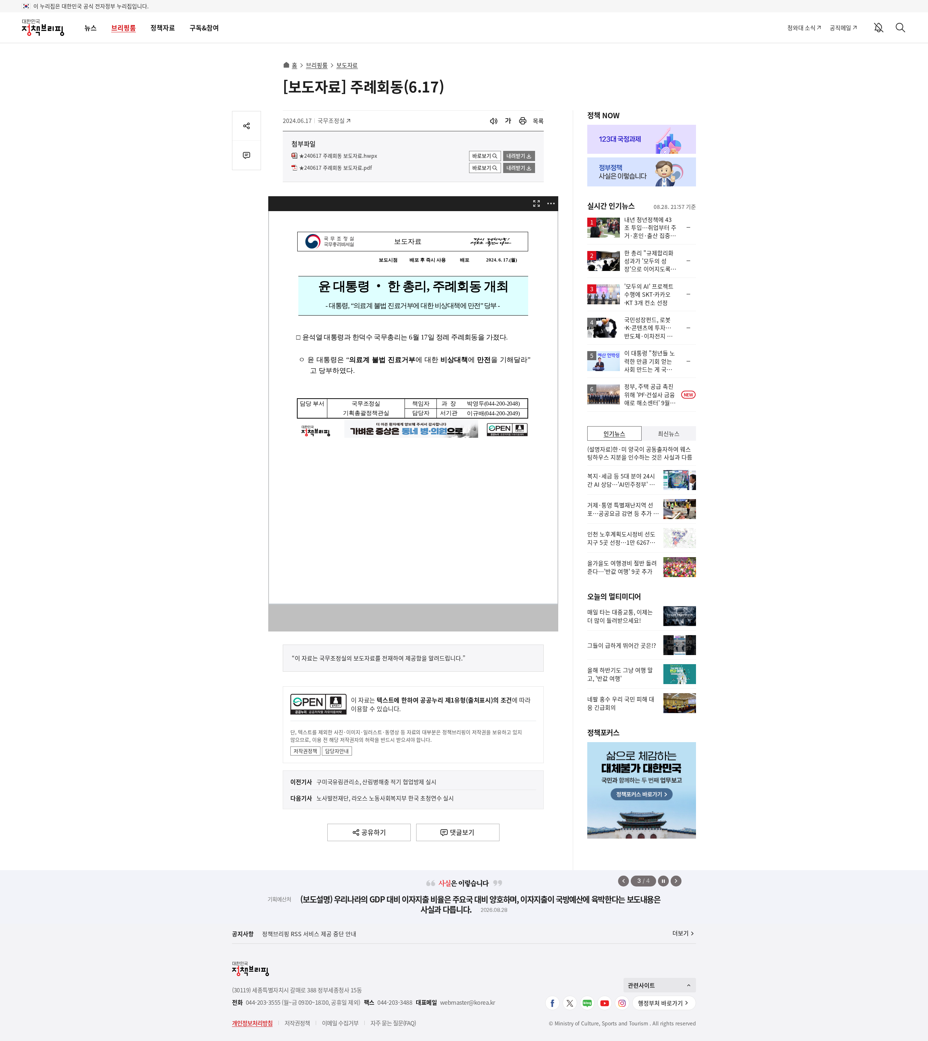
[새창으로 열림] (522, 121)
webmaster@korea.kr (467, 1002)
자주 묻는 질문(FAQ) (393, 1022)
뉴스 (90, 28)
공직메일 (840, 27)
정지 (663, 881)
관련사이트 (641, 985)
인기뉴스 (614, 433)
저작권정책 (305, 750)
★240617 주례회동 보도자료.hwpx (338, 156)
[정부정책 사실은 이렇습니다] (641, 171)
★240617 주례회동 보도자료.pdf (335, 168)
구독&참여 (204, 28)
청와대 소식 (801, 27)
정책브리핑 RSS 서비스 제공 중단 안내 (309, 933)
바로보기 (481, 155)
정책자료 (162, 28)
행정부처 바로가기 (660, 1003)
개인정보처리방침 (252, 1022)
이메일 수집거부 (340, 1022)
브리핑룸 (123, 28)
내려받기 (515, 155)
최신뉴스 (669, 433)
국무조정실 (334, 120)
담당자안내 (337, 750)
